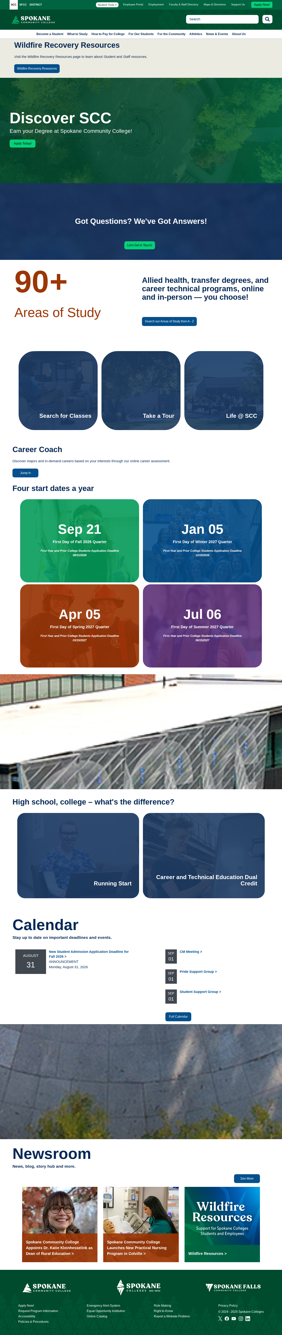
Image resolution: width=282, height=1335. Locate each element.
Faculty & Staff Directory (183, 4)
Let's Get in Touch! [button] (139, 245)
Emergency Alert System (103, 1305)
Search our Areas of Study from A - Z (169, 321)
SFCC (23, 4)
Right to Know (163, 1311)
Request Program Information (38, 1311)
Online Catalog (97, 1316)
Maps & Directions (215, 4)
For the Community (171, 34)
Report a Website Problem (172, 1316)
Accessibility (26, 1316)
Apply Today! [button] (22, 143)
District (36, 4)
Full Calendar (178, 1016)
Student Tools (106, 4)
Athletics (195, 34)
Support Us (238, 4)
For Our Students (141, 34)
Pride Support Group (197, 972)
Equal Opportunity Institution (106, 1311)
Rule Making (162, 1305)
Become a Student (49, 34)
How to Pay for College (108, 34)
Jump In (25, 473)
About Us (239, 34)
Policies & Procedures (33, 1321)
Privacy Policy (228, 1305)
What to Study (77, 34)
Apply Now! (262, 4)
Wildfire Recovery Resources (37, 68)
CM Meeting (189, 952)
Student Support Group (199, 992)
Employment (156, 4)
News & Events (217, 34)
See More (247, 1178)
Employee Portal (133, 4)
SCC (13, 4)
